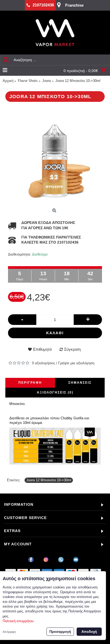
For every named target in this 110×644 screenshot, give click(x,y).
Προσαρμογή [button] (60, 632)
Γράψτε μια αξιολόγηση (76, 363)
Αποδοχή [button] (89, 632)
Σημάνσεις (80, 382)
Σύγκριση (72, 349)
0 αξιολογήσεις (43, 363)
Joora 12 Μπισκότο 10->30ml (48, 480)
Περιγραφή (30, 382)
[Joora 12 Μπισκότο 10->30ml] (55, 156)
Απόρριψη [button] (9, 631)
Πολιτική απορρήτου (18, 621)
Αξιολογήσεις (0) (55, 392)
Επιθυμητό (42, 349)
